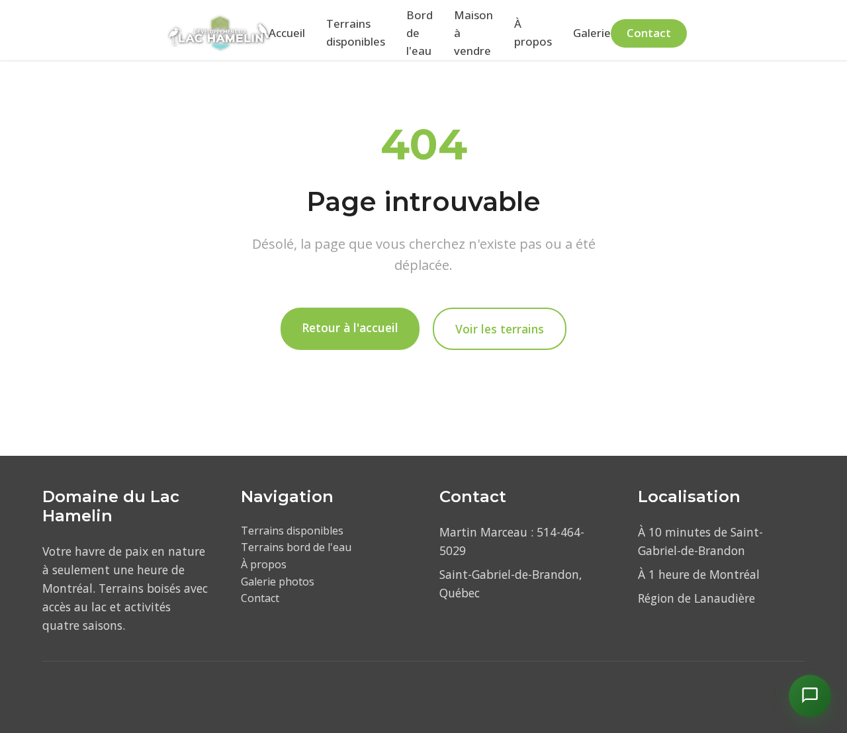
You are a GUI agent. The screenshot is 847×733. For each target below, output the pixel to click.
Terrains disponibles (355, 32)
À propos (533, 32)
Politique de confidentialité (548, 692)
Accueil (287, 32)
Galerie (592, 32)
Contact (649, 32)
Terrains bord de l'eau (296, 547)
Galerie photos (277, 581)
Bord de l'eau (419, 32)
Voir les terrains (499, 329)
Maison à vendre (473, 32)
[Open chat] (810, 696)
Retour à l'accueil (350, 327)
